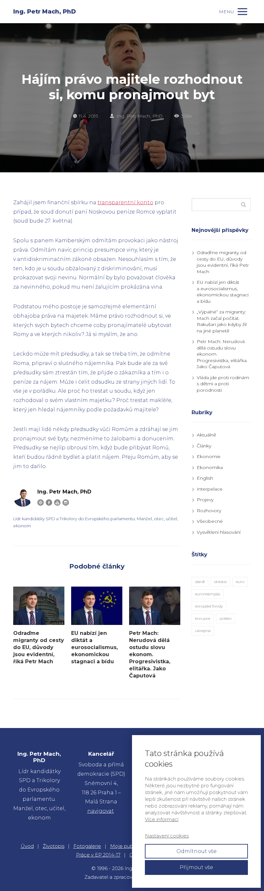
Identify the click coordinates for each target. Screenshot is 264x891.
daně (200, 581)
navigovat (100, 811)
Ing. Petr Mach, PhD (44, 11)
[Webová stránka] (40, 502)
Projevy (205, 500)
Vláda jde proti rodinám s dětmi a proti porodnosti (223, 384)
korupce (202, 618)
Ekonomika (210, 467)
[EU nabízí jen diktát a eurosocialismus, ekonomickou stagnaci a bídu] (96, 606)
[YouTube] (57, 502)
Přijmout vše (196, 867)
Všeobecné (210, 521)
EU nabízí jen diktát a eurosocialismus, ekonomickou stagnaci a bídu (94, 647)
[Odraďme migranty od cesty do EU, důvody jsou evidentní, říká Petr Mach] (38, 606)
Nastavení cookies (167, 836)
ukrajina (203, 630)
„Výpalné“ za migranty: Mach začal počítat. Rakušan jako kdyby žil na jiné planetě (222, 321)
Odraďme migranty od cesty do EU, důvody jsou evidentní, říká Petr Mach (38, 647)
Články (204, 446)
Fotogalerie (87, 846)
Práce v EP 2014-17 (98, 855)
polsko (225, 618)
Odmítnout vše (196, 851)
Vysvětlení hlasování (218, 532)
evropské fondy (209, 606)
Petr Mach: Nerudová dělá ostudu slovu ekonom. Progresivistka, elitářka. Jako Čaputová (149, 654)
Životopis (53, 846)
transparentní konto (125, 202)
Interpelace (209, 489)
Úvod (27, 846)
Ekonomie (209, 456)
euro (240, 581)
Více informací (161, 819)
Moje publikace (128, 846)
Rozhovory (209, 510)
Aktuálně (206, 435)
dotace (220, 581)
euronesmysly (207, 593)
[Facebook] (49, 502)
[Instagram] (65, 502)
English (205, 478)
